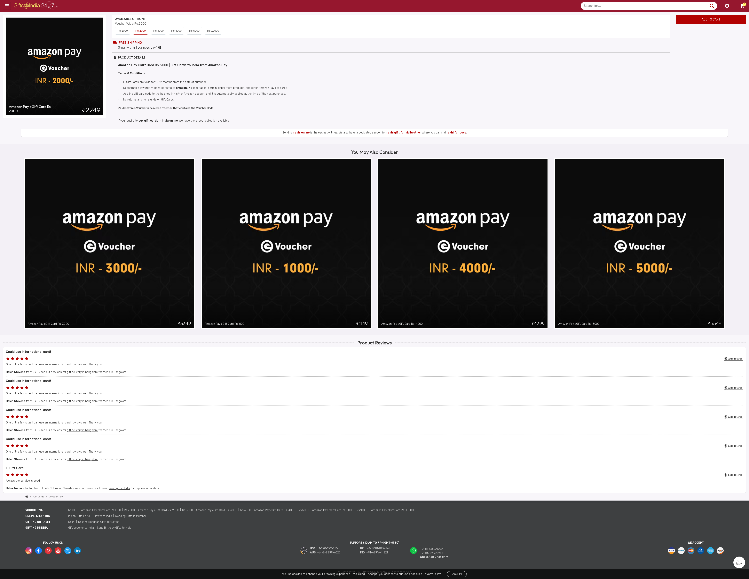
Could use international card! (28, 352)
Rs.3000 (158, 30)
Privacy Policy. (432, 574)
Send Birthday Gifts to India (114, 527)
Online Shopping (37, 516)
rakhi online (301, 132)
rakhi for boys (456, 132)
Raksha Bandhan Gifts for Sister (98, 522)
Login (727, 6)
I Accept (456, 574)
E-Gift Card (15, 468)
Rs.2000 (140, 30)
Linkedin (77, 550)
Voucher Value (36, 510)
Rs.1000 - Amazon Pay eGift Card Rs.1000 (94, 510)
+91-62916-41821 (377, 552)
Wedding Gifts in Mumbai (130, 516)
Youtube (58, 550)
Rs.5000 (194, 30)
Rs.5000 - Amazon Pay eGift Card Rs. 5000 (325, 510)
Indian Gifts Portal (79, 516)
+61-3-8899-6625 (328, 552)
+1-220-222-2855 (328, 548)
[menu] (7, 6)
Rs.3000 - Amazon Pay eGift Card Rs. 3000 (209, 510)
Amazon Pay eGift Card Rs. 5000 (579, 324)
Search (711, 6)
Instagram (28, 550)
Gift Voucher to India (81, 527)
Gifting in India (36, 527)
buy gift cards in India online (158, 120)
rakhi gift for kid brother (403, 132)
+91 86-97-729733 (431, 553)
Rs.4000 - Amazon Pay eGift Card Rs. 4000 (267, 510)
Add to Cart (711, 19)
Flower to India (103, 516)
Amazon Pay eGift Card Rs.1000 (224, 324)
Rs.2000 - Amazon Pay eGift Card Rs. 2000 (151, 510)
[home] (26, 496)
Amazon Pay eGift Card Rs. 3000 (48, 324)
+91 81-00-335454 (432, 549)
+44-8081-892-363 (377, 548)
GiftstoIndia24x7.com (37, 5)
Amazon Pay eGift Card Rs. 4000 (402, 324)
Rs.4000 (176, 30)
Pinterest (48, 550)
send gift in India (119, 488)
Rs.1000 (122, 30)
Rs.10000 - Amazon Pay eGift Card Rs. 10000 (385, 510)
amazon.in (183, 88)
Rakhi (71, 522)
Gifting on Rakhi (37, 522)
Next (725, 243)
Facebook (38, 550)
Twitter (67, 550)
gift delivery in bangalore (82, 372)
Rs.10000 (213, 30)
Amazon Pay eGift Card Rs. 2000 (30, 109)
